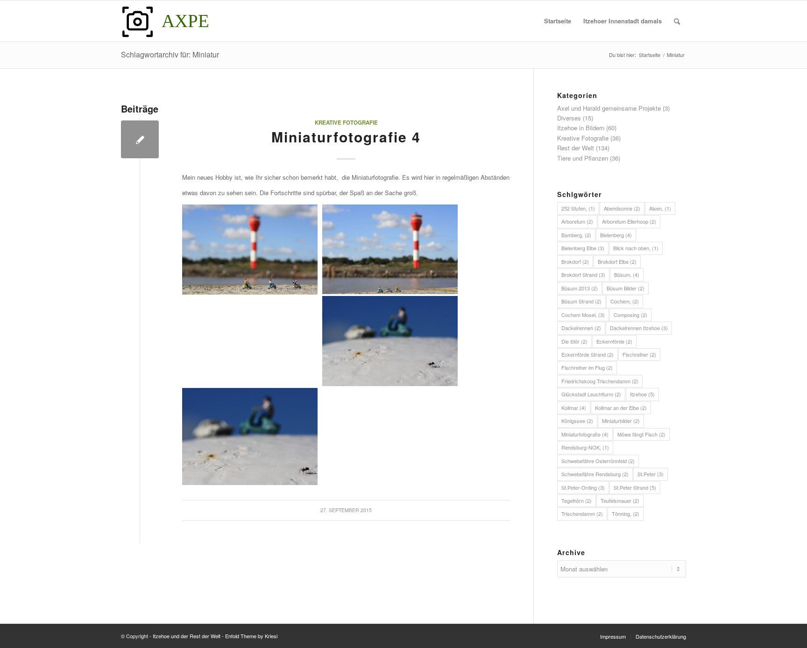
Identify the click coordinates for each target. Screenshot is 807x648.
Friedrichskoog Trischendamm (599, 381)
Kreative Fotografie (346, 123)
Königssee (577, 420)
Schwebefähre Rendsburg (595, 474)
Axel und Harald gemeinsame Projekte (609, 108)
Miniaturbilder (621, 420)
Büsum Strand (581, 301)
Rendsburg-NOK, (585, 447)
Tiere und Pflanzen (582, 158)
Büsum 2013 (579, 288)
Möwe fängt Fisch (641, 434)
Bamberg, (576, 235)
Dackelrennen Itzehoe (639, 327)
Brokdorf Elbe (617, 261)
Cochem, (624, 301)
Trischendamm (582, 513)
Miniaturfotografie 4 (346, 137)
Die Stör (574, 341)
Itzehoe (642, 394)
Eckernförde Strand (587, 354)
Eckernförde (614, 341)
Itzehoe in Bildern (580, 127)
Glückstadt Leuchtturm (591, 394)
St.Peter (650, 474)
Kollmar (573, 407)
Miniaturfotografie (585, 434)
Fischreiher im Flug (587, 367)
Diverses (569, 117)
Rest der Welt (575, 147)
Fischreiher (639, 354)
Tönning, (625, 513)
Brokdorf (575, 261)
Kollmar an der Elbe (621, 407)
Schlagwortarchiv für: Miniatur (170, 54)
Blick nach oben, (635, 248)
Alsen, (660, 208)
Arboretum (577, 221)
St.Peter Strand (635, 487)
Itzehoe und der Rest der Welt (186, 636)
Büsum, (626, 274)
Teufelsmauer (620, 500)
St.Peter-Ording (583, 487)
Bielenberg (616, 235)
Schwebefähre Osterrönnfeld (598, 461)
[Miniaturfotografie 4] (140, 139)
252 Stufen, (578, 208)
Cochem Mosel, (583, 314)
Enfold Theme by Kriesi (251, 636)
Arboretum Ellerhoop (629, 221)
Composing (630, 314)
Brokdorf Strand (583, 274)
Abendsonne (622, 208)
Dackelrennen (581, 327)
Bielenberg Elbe (582, 248)
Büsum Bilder (625, 288)
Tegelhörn (576, 500)
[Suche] (677, 21)
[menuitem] (557, 21)
